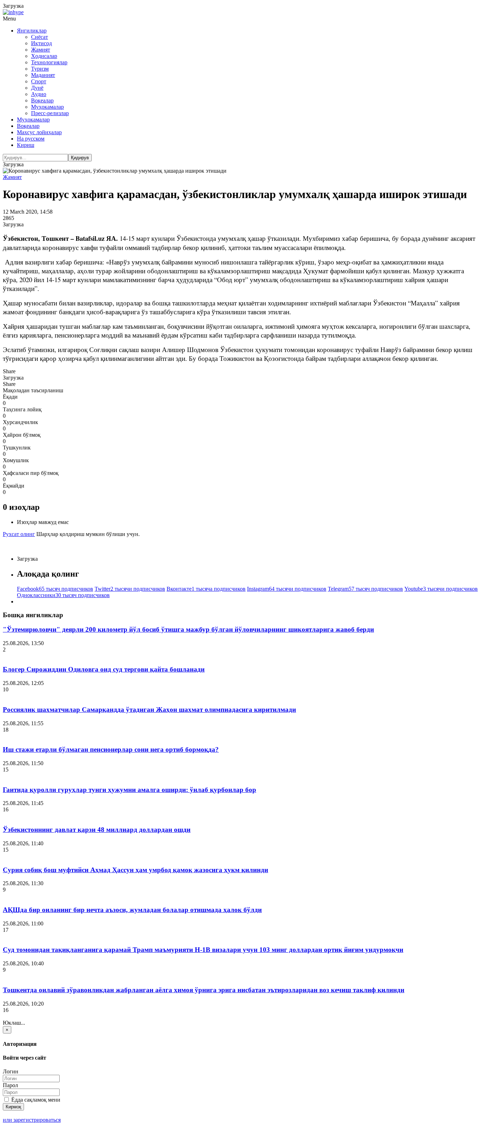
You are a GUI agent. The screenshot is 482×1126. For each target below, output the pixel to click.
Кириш (25, 145)
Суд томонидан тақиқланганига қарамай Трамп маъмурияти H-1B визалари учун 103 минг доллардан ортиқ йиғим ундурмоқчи (203, 949)
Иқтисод (41, 43)
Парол (10, 1085)
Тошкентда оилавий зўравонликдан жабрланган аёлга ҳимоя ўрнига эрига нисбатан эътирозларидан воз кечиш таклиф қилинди (203, 990)
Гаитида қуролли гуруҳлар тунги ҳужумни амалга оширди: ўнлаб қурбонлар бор (129, 789)
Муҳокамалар (47, 107)
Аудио (38, 94)
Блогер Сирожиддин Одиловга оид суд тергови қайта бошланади (104, 669)
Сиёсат (39, 37)
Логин (10, 1071)
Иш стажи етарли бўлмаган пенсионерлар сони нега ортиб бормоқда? (111, 749)
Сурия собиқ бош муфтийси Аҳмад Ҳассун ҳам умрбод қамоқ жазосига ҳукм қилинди (135, 870)
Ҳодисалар (44, 56)
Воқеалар (42, 100)
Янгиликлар (32, 31)
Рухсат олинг (19, 534)
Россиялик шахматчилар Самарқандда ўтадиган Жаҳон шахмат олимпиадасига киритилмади (149, 709)
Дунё (37, 88)
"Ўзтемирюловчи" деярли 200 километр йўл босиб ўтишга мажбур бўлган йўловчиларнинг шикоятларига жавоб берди (188, 629)
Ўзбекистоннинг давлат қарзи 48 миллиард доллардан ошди (97, 829)
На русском (30, 139)
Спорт (38, 81)
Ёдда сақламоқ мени (35, 1100)
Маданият (43, 75)
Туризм (40, 69)
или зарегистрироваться (32, 1120)
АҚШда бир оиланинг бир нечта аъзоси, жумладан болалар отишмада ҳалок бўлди (132, 909)
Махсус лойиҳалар (39, 132)
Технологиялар (49, 62)
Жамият (40, 50)
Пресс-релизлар (50, 113)
